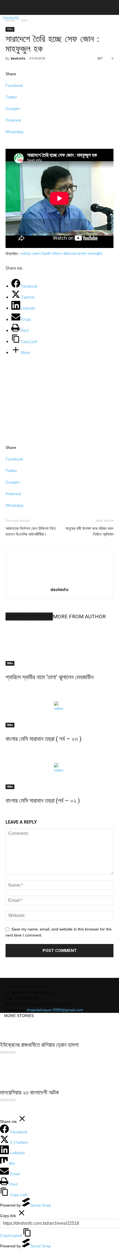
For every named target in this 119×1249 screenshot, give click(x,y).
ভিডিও (24, 20)
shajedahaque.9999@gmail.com (55, 1010)
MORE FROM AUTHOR (79, 616)
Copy (11, 1235)
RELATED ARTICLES (29, 616)
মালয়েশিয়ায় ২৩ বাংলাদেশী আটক (29, 1092)
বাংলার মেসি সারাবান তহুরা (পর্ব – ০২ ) (43, 800)
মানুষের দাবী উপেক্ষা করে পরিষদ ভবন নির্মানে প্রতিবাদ (89, 531)
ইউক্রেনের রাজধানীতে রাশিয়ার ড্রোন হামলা (39, 1045)
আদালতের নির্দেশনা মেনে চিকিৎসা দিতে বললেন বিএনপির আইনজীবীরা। (31, 531)
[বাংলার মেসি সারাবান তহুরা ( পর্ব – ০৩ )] (59, 706)
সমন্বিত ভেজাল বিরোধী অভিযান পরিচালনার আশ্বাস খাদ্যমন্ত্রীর (61, 253)
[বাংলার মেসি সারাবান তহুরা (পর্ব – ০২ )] (59, 768)
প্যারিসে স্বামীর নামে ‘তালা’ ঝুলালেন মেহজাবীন (50, 677)
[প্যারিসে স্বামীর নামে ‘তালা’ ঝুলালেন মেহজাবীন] (59, 645)
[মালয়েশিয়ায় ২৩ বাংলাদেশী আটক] (59, 1076)
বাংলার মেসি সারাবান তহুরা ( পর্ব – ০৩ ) (44, 738)
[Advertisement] (47, 397)
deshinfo (18, 58)
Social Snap (40, 1205)
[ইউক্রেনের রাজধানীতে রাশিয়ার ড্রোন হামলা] (59, 1028)
